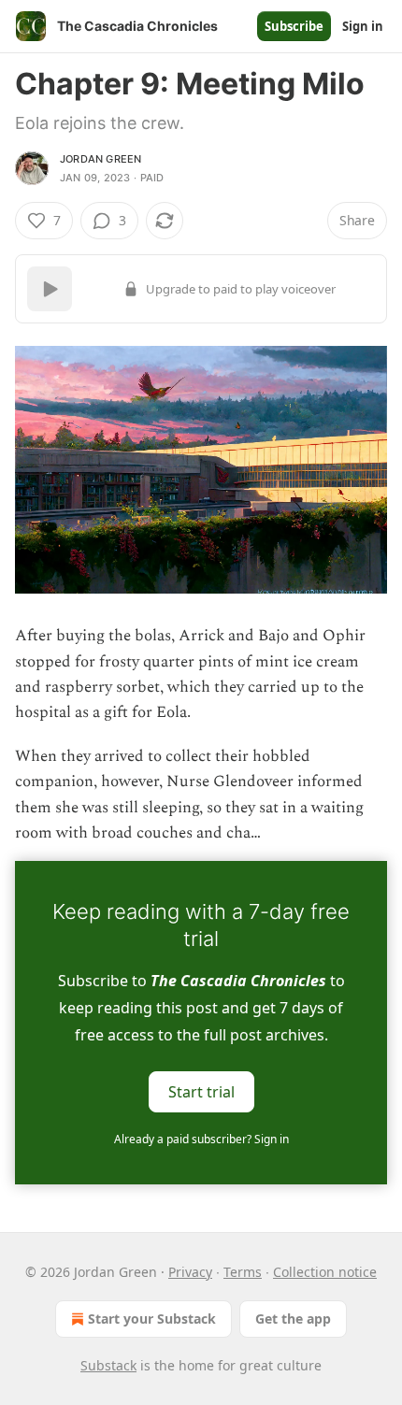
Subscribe (294, 26)
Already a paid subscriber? (201, 1139)
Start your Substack (152, 1318)
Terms (242, 1272)
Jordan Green (100, 158)
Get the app (293, 1318)
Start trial (201, 1092)
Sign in (362, 26)
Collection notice (325, 1272)
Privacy (190, 1272)
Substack (108, 1365)
